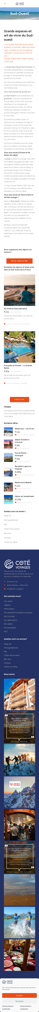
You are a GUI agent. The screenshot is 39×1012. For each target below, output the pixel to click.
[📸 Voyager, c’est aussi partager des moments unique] (19, 727)
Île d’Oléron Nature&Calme (15, 309)
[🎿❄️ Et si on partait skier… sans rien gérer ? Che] (19, 955)
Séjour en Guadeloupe (24, 496)
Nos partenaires (10, 628)
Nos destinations (10, 620)
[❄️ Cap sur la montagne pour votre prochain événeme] (19, 759)
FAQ (5, 632)
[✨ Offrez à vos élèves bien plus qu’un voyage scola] (19, 922)
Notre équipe (9, 609)
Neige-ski (7, 516)
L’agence (7, 605)
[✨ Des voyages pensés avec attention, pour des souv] (19, 857)
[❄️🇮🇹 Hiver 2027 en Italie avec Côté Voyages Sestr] (19, 792)
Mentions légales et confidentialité (7, 1007)
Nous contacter (19, 261)
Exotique (7, 538)
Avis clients (8, 601)
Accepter (19, 995)
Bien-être (7, 533)
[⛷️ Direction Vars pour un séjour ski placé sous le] (19, 825)
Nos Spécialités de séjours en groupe (18, 613)
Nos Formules (9, 616)
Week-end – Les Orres (24, 429)
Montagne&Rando (11, 520)
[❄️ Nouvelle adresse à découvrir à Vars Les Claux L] (19, 694)
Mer (5, 524)
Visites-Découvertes (12, 529)
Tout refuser (19, 1001)
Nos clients (8, 624)
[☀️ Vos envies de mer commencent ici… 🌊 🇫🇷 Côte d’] (19, 890)
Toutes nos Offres (10, 542)
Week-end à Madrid (23, 483)
